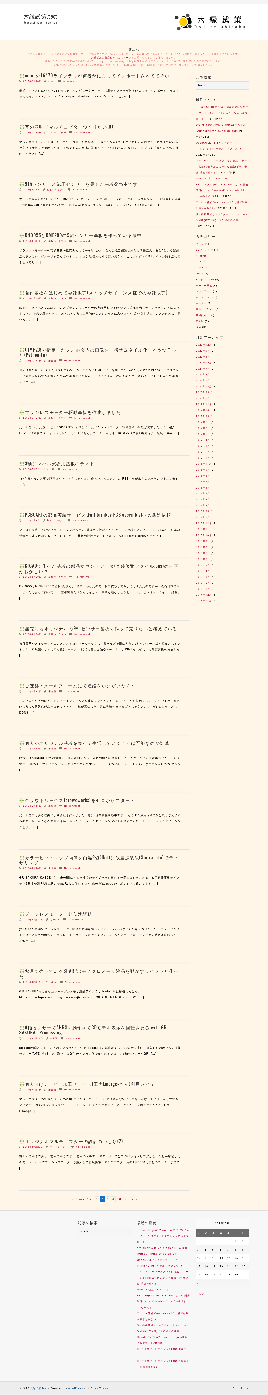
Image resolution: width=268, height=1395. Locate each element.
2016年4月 (203, 499)
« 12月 (200, 1293)
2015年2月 (203, 582)
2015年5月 (203, 564)
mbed (51, 81)
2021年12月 (204, 362)
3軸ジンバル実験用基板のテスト (60, 463)
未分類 (52, 360)
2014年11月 (204, 600)
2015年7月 (203, 553)
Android (201, 255)
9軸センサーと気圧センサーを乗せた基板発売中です (81, 184)
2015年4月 (203, 570)
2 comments (72, 691)
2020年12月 (204, 386)
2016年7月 (203, 481)
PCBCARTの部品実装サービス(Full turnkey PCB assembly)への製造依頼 (98, 515)
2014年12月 (204, 594)
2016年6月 (203, 487)
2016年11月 (204, 463)
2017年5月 (203, 434)
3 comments (71, 81)
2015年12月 (204, 523)
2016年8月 (203, 475)
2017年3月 (203, 445)
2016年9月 (203, 469)
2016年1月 (203, 517)
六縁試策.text (40, 17)
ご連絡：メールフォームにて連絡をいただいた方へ (80, 685)
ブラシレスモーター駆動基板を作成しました (73, 412)
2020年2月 (203, 392)
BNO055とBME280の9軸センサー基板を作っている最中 (83, 235)
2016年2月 (203, 511)
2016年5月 (203, 493)
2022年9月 (203, 350)
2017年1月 (203, 457)
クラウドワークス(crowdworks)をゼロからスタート (80, 800)
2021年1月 (203, 380)
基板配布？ (203, 315)
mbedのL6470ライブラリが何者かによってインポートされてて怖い (97, 75)
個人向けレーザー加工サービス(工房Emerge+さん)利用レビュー (92, 1084)
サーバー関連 (204, 285)
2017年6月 (203, 428)
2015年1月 (203, 588)
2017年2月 (203, 451)
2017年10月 (204, 410)
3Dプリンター (204, 249)
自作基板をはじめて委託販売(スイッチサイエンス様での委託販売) (96, 292)
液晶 (198, 326)
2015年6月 (203, 559)
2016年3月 (203, 505)
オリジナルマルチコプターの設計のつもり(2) (74, 1141)
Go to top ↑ (241, 1388)
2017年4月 (203, 439)
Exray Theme (99, 1388)
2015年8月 (203, 547)
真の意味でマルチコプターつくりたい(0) (69, 127)
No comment (82, 132)
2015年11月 (204, 529)
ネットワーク (204, 291)
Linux (200, 267)
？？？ (200, 243)
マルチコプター (57, 132)
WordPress (75, 1388)
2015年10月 (204, 535)
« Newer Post (82, 1199)
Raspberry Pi (205, 279)
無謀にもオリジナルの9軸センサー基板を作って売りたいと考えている (101, 628)
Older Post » (128, 1199)
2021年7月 (203, 368)
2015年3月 (203, 576)
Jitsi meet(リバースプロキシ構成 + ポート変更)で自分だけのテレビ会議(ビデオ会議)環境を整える (221, 166)
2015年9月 (203, 541)
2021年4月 (203, 374)
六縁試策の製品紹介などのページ (111, 57)
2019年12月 (204, 404)
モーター (55, 919)
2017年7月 (203, 422)
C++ (198, 261)
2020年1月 (203, 398)
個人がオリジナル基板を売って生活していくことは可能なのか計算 (97, 743)
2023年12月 (204, 344)
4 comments (82, 576)
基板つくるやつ (56, 189)
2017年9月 (203, 416)
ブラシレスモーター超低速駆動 (58, 914)
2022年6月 (203, 356)
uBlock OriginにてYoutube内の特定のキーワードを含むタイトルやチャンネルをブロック (222, 112)
